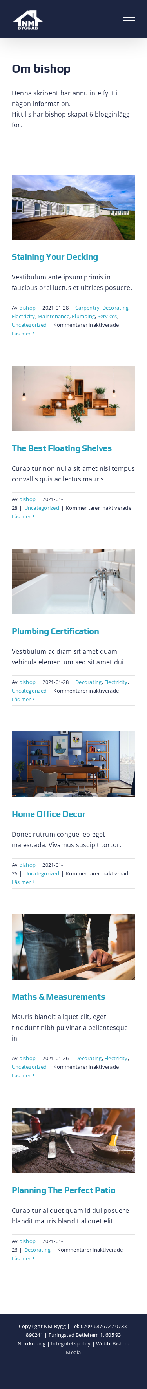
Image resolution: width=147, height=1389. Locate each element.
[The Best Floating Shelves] (73, 398)
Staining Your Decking (55, 257)
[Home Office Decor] (73, 764)
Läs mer (21, 333)
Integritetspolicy (71, 1343)
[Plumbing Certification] (73, 581)
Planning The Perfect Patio (63, 1190)
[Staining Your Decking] (73, 207)
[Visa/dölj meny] (129, 20)
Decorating (115, 307)
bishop (27, 307)
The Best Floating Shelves (62, 448)
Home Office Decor (48, 814)
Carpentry (87, 307)
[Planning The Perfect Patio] (73, 1140)
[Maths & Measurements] (73, 947)
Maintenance (53, 316)
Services (107, 316)
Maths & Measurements (58, 997)
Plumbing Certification (55, 631)
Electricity (23, 316)
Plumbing (83, 316)
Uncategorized (29, 324)
